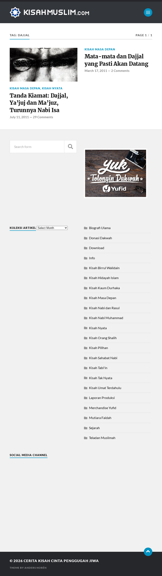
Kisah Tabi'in (98, 368)
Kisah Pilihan (98, 348)
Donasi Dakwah (100, 238)
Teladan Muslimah (102, 438)
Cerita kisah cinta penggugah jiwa (61, 561)
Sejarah (94, 428)
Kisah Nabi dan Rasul (104, 308)
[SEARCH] (70, 146)
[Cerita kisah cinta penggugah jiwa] (81, 12)
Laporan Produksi (102, 398)
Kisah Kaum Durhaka (104, 288)
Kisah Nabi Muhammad (106, 318)
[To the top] (148, 552)
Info (92, 258)
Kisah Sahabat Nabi (103, 358)
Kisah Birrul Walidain (104, 268)
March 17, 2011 (96, 71)
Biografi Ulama (100, 228)
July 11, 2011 (19, 117)
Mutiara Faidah (100, 418)
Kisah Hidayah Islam (104, 278)
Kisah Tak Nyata (100, 378)
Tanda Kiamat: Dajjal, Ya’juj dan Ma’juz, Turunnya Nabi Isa (39, 103)
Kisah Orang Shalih (103, 338)
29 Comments (43, 117)
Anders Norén (35, 567)
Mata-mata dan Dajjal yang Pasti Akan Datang (116, 60)
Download (96, 248)
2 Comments (120, 71)
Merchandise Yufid (102, 408)
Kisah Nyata (52, 88)
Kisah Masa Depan (25, 88)
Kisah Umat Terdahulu (105, 388)
